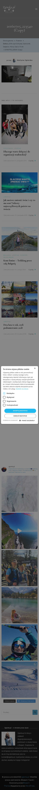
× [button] (35, 368)
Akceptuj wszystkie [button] (20, 411)
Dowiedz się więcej (22, 389)
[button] (27, 420)
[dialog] (19, 395)
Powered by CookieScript (10, 420)
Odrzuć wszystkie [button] (20, 416)
